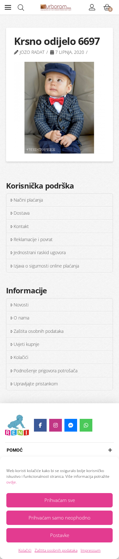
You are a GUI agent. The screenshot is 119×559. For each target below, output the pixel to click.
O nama (21, 318)
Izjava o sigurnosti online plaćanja (46, 266)
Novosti (21, 305)
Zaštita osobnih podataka (56, 550)
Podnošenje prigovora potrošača (45, 371)
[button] (8, 7)
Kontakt (21, 226)
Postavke (59, 535)
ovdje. (11, 482)
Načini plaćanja (28, 200)
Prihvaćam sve (59, 500)
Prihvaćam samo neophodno (59, 517)
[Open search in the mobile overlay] (21, 7)
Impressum (91, 550)
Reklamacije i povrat (33, 239)
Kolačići (24, 550)
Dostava (22, 213)
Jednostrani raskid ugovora (40, 252)
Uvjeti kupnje (26, 344)
